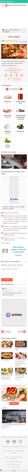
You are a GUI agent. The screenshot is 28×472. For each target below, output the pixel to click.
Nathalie (7, 243)
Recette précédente (8, 331)
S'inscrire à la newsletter (14, 467)
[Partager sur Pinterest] (17, 75)
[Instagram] (20, 441)
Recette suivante (20, 331)
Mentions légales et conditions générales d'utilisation (13, 451)
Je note (18, 79)
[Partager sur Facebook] (11, 75)
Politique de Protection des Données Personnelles (14, 458)
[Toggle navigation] (2, 5)
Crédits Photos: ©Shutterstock (13, 461)
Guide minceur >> (8, 1)
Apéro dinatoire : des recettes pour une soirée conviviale (7, 377)
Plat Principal (14, 29)
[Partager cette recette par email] (6, 75)
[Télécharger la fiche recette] (22, 75)
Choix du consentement (13, 464)
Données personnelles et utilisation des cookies (14, 446)
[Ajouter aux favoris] (9, 79)
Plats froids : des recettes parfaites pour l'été (20, 377)
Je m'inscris (13, 403)
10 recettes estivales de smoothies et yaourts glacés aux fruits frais (20, 362)
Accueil (6, 29)
